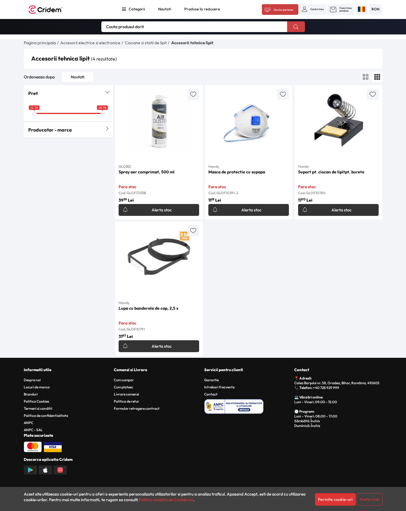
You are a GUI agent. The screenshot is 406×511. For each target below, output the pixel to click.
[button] (313, 9)
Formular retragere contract (137, 408)
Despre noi (32, 380)
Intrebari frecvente (219, 387)
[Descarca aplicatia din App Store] (45, 469)
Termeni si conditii (38, 408)
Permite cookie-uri (335, 499)
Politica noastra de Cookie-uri (166, 499)
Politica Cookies (36, 401)
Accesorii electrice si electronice (90, 42)
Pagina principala (40, 42)
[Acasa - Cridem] (52, 9)
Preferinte (369, 499)
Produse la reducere (202, 9)
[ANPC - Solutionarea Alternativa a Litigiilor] (248, 405)
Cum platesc (123, 387)
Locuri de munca (37, 387)
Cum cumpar (124, 380)
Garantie (211, 380)
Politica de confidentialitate (46, 415)
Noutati (164, 9)
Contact (211, 394)
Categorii (137, 9)
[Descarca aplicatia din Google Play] (30, 469)
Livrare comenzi (126, 394)
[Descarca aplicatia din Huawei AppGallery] (60, 469)
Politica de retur (126, 401)
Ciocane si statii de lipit (146, 42)
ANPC (28, 422)
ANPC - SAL (33, 430)
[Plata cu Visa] (53, 446)
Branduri (31, 394)
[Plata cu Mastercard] (33, 446)
